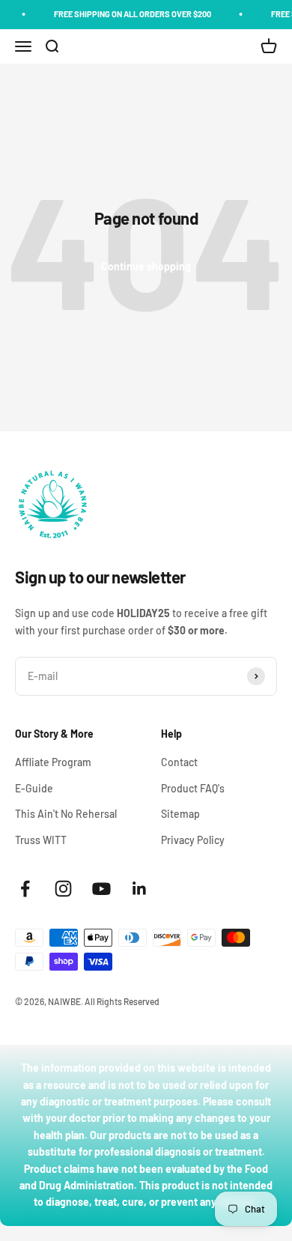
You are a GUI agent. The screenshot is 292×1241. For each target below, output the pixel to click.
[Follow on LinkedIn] (140, 889)
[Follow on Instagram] (63, 889)
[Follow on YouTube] (101, 889)
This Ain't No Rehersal (66, 813)
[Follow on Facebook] (25, 889)
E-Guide (34, 788)
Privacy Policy (193, 840)
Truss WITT (41, 840)
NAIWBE (64, 1001)
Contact (179, 762)
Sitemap (180, 813)
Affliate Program (53, 762)
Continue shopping (146, 266)
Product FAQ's (193, 788)
